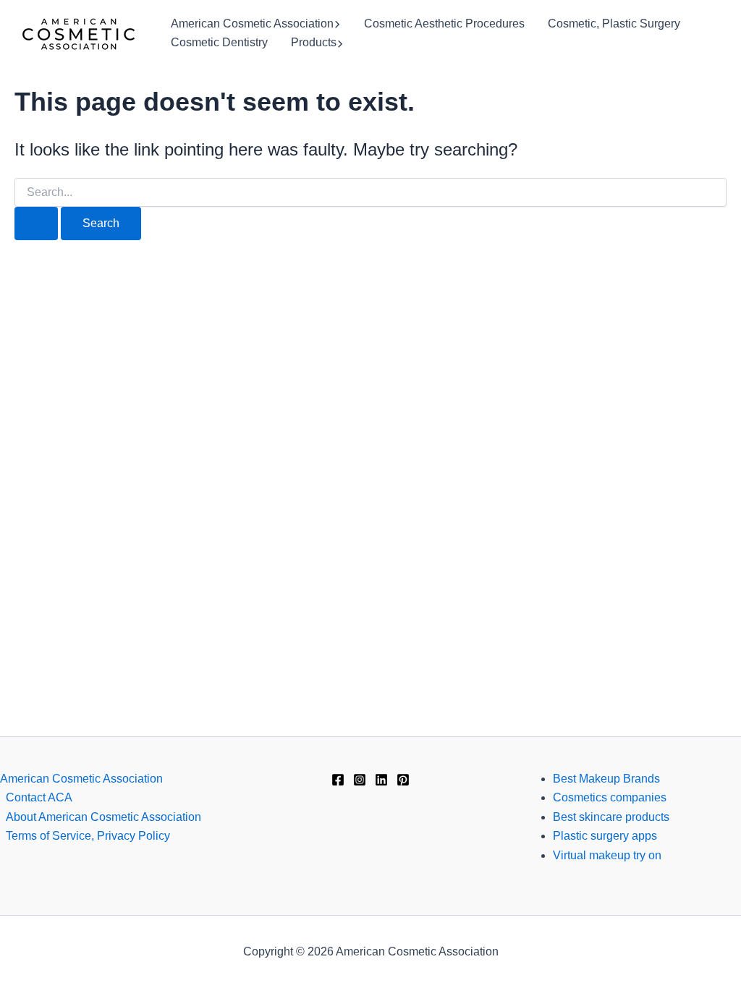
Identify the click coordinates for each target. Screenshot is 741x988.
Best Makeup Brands (606, 778)
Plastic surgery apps (605, 836)
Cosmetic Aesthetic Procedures (444, 23)
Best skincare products (611, 817)
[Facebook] (337, 779)
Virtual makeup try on (607, 855)
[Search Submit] (36, 223)
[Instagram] (359, 779)
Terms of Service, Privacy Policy (88, 836)
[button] (337, 23)
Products (313, 42)
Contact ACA (39, 797)
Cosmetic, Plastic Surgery (614, 23)
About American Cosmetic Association (103, 817)
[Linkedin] (381, 779)
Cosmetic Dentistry (219, 42)
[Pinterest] (403, 779)
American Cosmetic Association (252, 23)
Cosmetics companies (609, 797)
